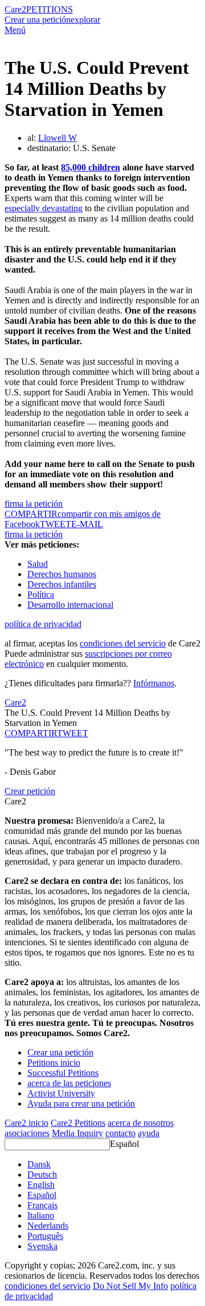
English (41, 1185)
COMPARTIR (31, 733)
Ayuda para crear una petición (81, 1103)
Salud (37, 564)
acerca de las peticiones (69, 1083)
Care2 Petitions (78, 1123)
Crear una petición (38, 19)
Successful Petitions (63, 1073)
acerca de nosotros (141, 1123)
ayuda (148, 1133)
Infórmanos (153, 683)
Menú (15, 30)
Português (45, 1236)
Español (124, 1144)
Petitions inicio (53, 1062)
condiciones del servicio (123, 643)
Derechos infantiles (61, 584)
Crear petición (30, 791)
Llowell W (57, 138)
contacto (120, 1133)
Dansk (39, 1164)
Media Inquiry (77, 1133)
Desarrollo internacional (70, 605)
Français (42, 1205)
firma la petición (34, 503)
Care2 (15, 9)
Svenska (42, 1246)
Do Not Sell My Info (130, 1286)
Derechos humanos (61, 574)
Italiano (40, 1215)
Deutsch (42, 1174)
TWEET (55, 524)
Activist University (61, 1093)
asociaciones (27, 1133)
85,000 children (90, 167)
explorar (85, 19)
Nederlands (47, 1225)
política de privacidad (43, 624)
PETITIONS (49, 9)
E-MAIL (87, 524)
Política (40, 594)
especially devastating (44, 208)
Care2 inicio (26, 1123)
